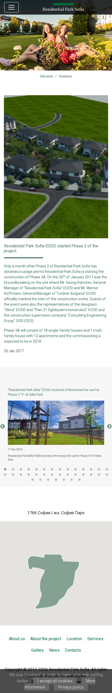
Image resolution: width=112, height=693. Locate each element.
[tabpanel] (56, 426)
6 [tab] (44, 469)
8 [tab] (60, 469)
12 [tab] (91, 469)
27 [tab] (99, 474)
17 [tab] (20, 474)
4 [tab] (28, 469)
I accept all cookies (55, 680)
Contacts (73, 650)
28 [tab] (106, 474)
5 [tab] (36, 469)
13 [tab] (99, 469)
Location (74, 638)
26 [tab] (91, 474)
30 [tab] (40, 480)
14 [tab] (106, 469)
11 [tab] (83, 469)
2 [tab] (13, 469)
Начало (46, 76)
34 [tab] (71, 480)
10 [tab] (75, 469)
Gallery (37, 650)
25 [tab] (83, 474)
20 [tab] (44, 474)
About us (17, 638)
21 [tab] (52, 474)
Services (95, 638)
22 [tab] (60, 474)
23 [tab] (67, 474)
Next (109, 426)
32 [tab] (56, 480)
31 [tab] (48, 480)
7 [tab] (52, 469)
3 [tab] (20, 469)
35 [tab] (79, 480)
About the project (45, 638)
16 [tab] (13, 474)
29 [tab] (32, 480)
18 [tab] (28, 474)
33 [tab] (63, 480)
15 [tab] (5, 474)
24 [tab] (75, 474)
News (54, 650)
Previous (2, 426)
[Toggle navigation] (11, 7)
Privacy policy (71, 687)
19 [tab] (36, 474)
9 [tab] (67, 469)
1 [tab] (5, 469)
